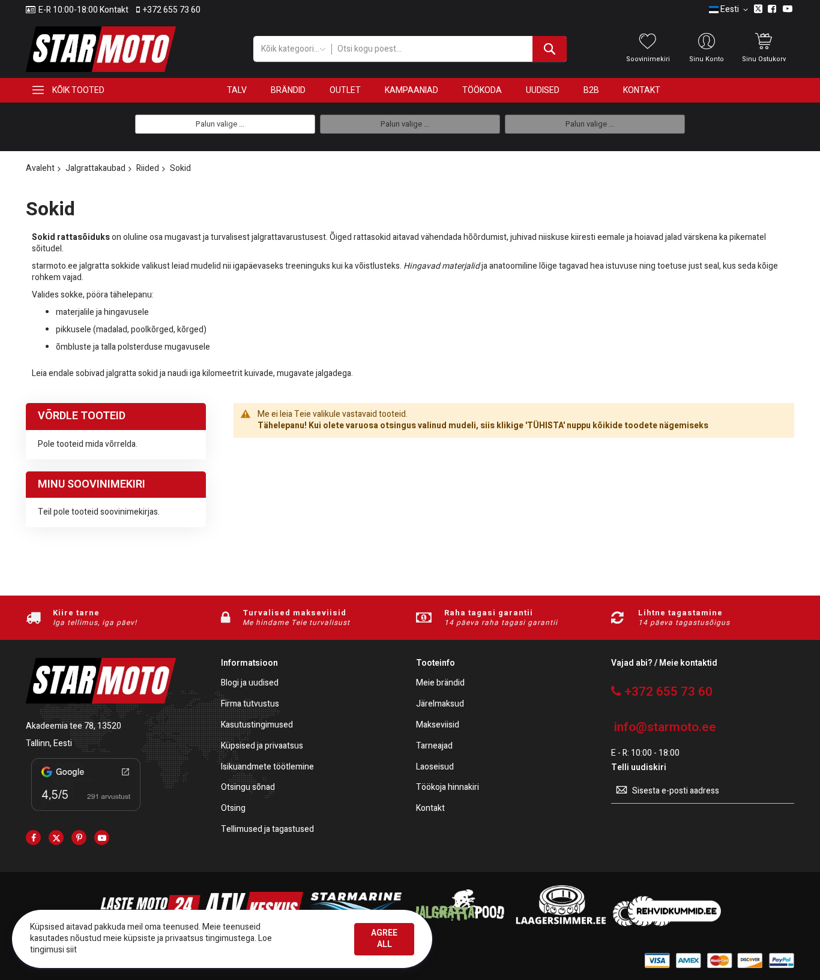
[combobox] (449, 49)
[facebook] (33, 837)
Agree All (384, 939)
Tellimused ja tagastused (267, 829)
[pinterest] (78, 837)
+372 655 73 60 (171, 10)
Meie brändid (440, 683)
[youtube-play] (101, 837)
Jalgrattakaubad (95, 168)
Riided (147, 168)
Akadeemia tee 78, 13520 (73, 726)
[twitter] (56, 837)
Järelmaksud (440, 704)
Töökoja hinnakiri (447, 787)
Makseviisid (437, 725)
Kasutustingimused (257, 725)
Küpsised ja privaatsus (262, 746)
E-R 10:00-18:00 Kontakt (83, 10)
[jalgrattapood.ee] (458, 923)
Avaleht (40, 168)
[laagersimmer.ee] (560, 923)
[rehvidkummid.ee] (667, 923)
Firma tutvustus (250, 704)
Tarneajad (434, 746)
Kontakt (430, 808)
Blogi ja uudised (250, 683)
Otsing (233, 808)
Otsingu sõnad (248, 787)
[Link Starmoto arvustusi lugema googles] (86, 813)
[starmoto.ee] (101, 49)
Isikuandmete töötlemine (267, 767)
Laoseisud (435, 767)
